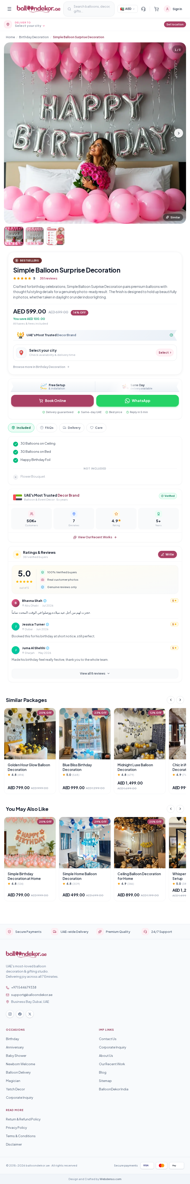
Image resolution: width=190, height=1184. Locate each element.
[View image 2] (34, 236)
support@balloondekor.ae (31, 995)
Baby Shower (16, 1056)
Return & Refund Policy (23, 1119)
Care (99, 428)
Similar (175, 217)
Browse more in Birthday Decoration (39, 367)
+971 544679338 (23, 987)
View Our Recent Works (95, 537)
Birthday (12, 1039)
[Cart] (156, 8)
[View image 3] (55, 236)
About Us (106, 1056)
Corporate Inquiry (19, 1097)
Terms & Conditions (21, 1136)
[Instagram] (10, 1014)
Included (24, 428)
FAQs (49, 428)
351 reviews (48, 278)
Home (10, 37)
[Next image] (178, 133)
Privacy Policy (16, 1128)
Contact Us (108, 1039)
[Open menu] (9, 8)
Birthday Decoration (34, 37)
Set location (175, 24)
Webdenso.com (110, 1179)
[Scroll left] (171, 700)
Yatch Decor (15, 1089)
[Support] (143, 8)
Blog (102, 1072)
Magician (13, 1081)
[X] (30, 1014)
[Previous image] (11, 133)
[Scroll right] (180, 700)
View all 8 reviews (92, 673)
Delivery (74, 428)
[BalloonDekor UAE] (38, 9)
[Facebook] (20, 1014)
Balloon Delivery (18, 1072)
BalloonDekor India (113, 1089)
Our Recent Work (112, 1064)
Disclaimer (14, 1144)
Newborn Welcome (20, 1064)
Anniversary (15, 1047)
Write (170, 554)
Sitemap (105, 1081)
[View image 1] (14, 236)
